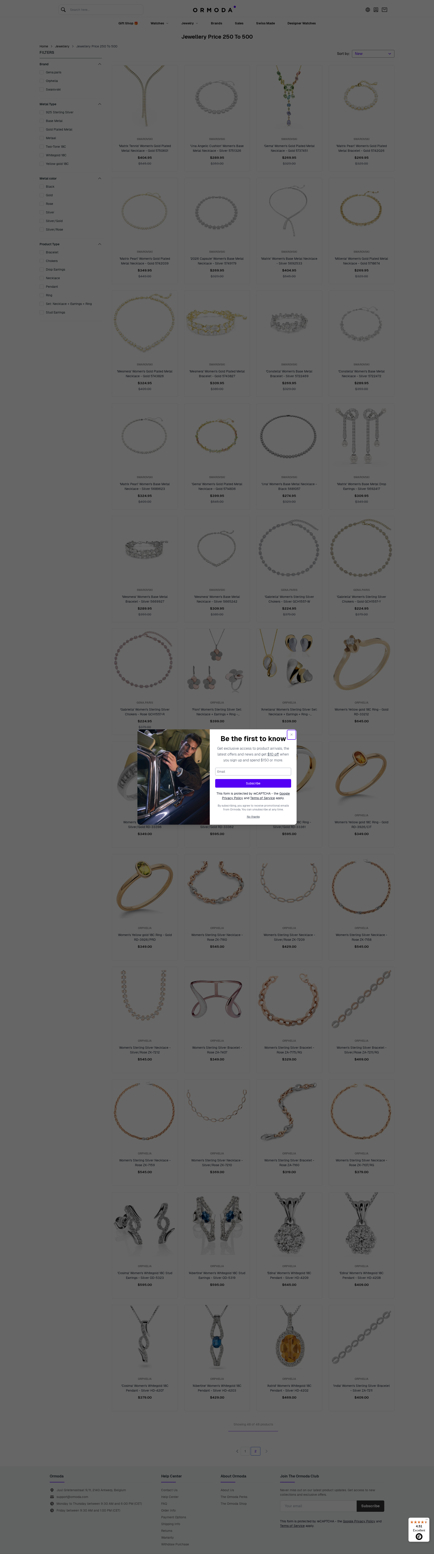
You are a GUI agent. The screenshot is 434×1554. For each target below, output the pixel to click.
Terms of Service (262, 798)
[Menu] (426, 1520)
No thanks (253, 817)
